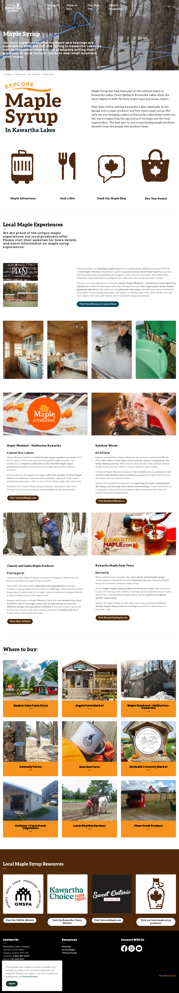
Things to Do (53, 7)
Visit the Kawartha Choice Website (67, 921)
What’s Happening (115, 7)
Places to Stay (72, 7)
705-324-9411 (17, 959)
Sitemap (66, 946)
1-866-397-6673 (21, 956)
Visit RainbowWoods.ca (111, 501)
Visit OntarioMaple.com (23, 498)
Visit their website (20, 621)
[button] (45, 107)
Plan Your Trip (93, 7)
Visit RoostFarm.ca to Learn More (97, 304)
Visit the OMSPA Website (20, 920)
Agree (12, 983)
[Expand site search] (174, 7)
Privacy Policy (30, 976)
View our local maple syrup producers (156, 922)
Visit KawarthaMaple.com (112, 617)
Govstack (172, 976)
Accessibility (68, 950)
